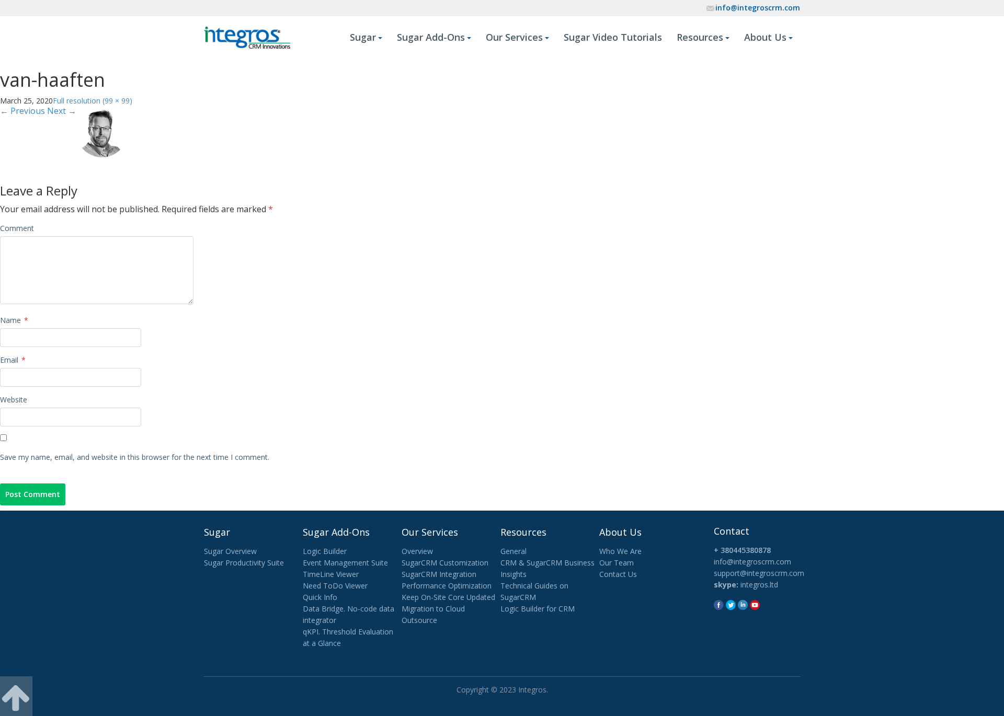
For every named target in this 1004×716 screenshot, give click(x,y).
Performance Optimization (447, 586)
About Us (765, 37)
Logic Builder (325, 551)
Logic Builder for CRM (537, 609)
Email (13, 360)
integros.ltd (759, 585)
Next (61, 111)
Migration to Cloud (433, 609)
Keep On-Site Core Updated (448, 597)
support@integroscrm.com (759, 573)
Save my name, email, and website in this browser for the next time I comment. (134, 457)
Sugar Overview (230, 551)
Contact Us (618, 574)
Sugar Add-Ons (431, 37)
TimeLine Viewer (331, 574)
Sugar (363, 37)
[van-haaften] (102, 131)
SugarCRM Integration (439, 574)
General (513, 551)
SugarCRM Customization (445, 563)
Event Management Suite (345, 563)
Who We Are (620, 551)
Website (13, 400)
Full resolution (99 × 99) (92, 101)
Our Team (616, 563)
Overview (417, 551)
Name (14, 320)
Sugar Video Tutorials (613, 37)
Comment (17, 228)
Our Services (514, 37)
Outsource (419, 620)
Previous (22, 111)
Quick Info (320, 597)
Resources (700, 37)
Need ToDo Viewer (335, 586)
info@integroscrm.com (757, 8)
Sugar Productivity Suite (244, 563)
